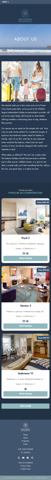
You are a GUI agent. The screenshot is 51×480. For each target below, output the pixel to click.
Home (25, 434)
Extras (25, 444)
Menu (4, 2)
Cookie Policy (25, 469)
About (25, 438)
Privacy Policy (26, 466)
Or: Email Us (25, 452)
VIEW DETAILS (25, 258)
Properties (25, 441)
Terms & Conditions (25, 462)
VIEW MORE (25, 406)
